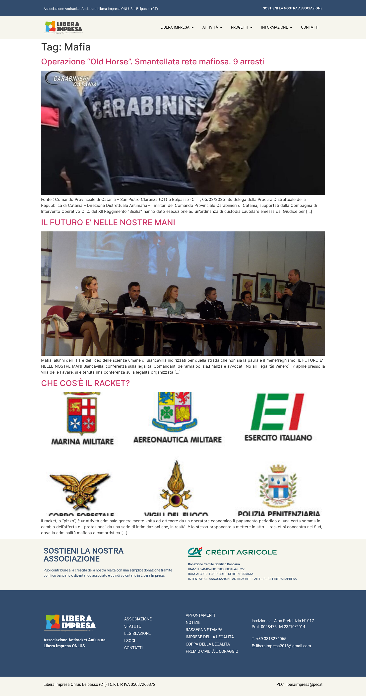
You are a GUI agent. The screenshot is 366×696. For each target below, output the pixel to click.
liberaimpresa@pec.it (304, 684)
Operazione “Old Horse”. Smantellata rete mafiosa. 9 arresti (152, 61)
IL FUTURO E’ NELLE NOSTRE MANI (108, 222)
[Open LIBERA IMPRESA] (192, 27)
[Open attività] (221, 27)
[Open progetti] (251, 27)
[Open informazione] (291, 27)
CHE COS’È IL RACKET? (85, 383)
